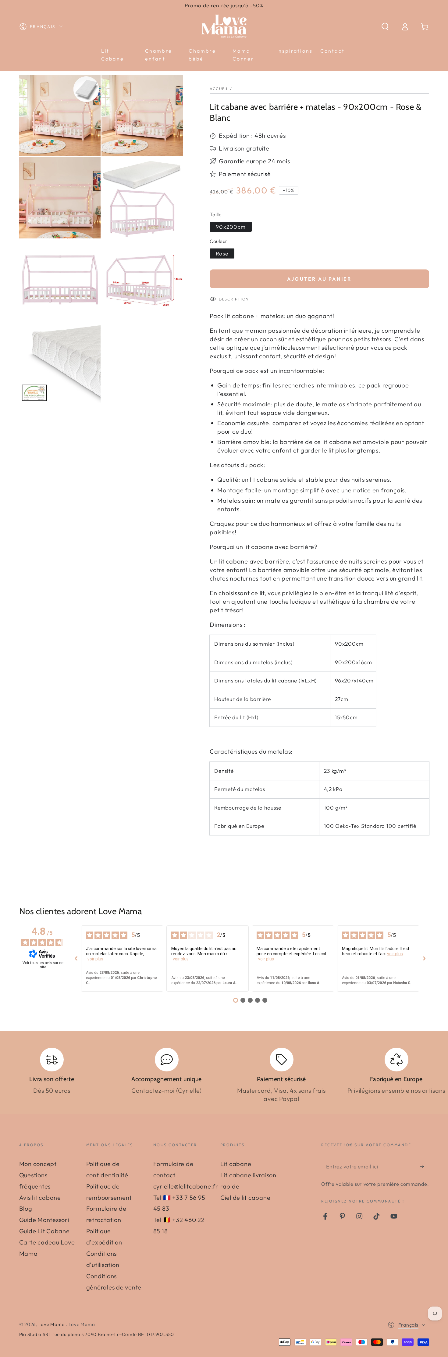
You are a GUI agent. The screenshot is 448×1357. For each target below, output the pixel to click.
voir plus (95, 958)
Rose (222, 253)
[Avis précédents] (76, 958)
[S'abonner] (424, 1166)
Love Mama (52, 1324)
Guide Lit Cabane (44, 1231)
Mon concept (38, 1164)
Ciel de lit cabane (245, 1197)
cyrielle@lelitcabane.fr (185, 1186)
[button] (385, 26)
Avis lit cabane (40, 1197)
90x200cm (231, 226)
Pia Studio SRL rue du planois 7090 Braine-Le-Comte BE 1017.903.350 (96, 1334)
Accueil (219, 88)
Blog (25, 1208)
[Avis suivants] (424, 958)
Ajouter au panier (319, 279)
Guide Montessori (44, 1219)
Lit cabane (235, 1164)
